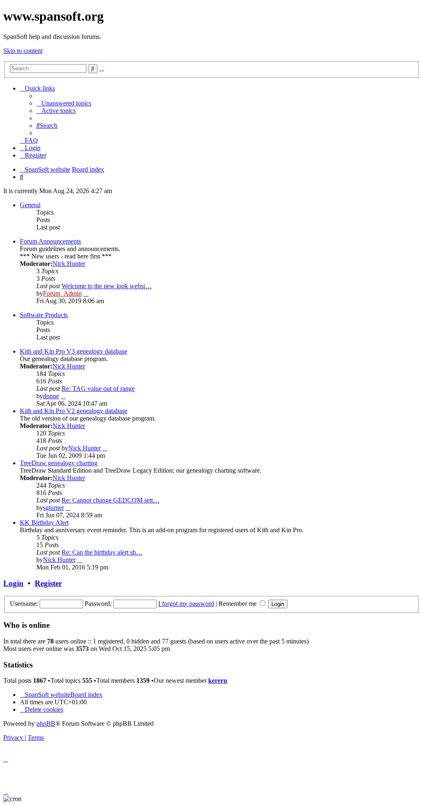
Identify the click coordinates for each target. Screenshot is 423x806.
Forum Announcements (50, 241)
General (30, 204)
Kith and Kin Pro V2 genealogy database (73, 410)
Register (48, 583)
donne (51, 395)
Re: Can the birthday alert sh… (102, 552)
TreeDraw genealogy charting (58, 462)
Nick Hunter (68, 263)
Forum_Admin (62, 293)
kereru (217, 680)
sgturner (53, 507)
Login (13, 583)
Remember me (238, 603)
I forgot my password (186, 603)
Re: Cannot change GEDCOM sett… (110, 500)
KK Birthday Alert (44, 522)
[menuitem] (63, 103)
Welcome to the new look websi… (107, 285)
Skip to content (23, 50)
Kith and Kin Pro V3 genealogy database (73, 351)
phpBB (45, 723)
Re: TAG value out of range (98, 388)
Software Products (44, 314)
